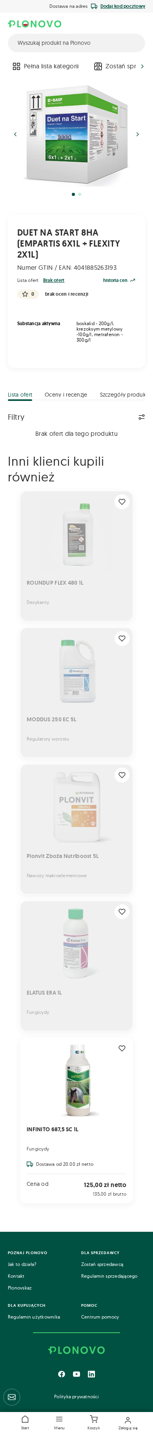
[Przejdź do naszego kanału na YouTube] (76, 1373)
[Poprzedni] (10, 66)
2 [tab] (79, 194)
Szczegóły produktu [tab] (125, 394)
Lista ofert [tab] (20, 394)
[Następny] (142, 66)
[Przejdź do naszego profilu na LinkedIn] (91, 1373)
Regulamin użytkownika (34, 1317)
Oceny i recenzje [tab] (66, 394)
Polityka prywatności (76, 1396)
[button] (59, 1423)
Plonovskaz (20, 1288)
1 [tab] (73, 194)
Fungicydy (38, 1149)
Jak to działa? (22, 1264)
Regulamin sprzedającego (109, 1276)
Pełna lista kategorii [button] (51, 66)
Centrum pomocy (100, 1317)
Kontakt (16, 1276)
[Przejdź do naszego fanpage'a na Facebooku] (61, 1373)
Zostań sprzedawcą (102, 1264)
